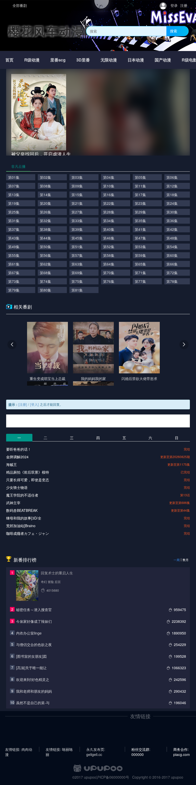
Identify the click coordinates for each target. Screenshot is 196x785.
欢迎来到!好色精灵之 (32, 679)
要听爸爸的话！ (18, 449)
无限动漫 (109, 60)
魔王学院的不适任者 (22, 495)
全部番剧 (20, 5)
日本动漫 (136, 60)
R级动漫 (32, 60)
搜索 (173, 30)
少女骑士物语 (17, 487)
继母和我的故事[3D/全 (23, 518)
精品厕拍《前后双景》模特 (27, 472)
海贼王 (11, 464)
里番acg (58, 60)
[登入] (34, 404)
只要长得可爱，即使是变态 (27, 479)
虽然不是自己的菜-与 (33, 702)
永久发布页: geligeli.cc (95, 749)
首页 (9, 60)
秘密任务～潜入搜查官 (34, 609)
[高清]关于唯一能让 (31, 667)
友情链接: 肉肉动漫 (18, 749)
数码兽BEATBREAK (22, 510)
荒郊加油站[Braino (20, 525)
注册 (183, 5)
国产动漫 (163, 60)
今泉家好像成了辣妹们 (34, 621)
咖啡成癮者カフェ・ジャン (27, 533)
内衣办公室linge (29, 633)
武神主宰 (13, 502)
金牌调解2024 (17, 456)
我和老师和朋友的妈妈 (34, 691)
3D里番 (83, 60)
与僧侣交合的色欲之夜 (34, 644)
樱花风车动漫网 (52, 31)
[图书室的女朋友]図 (31, 656)
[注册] (22, 404)
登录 (174, 5)
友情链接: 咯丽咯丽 (59, 749)
